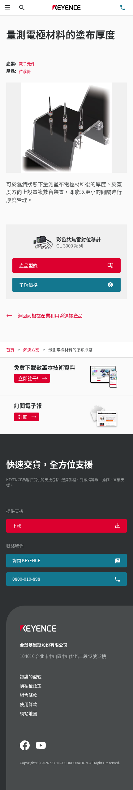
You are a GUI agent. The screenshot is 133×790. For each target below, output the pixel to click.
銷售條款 (28, 695)
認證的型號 (30, 676)
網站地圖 (28, 713)
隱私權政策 (30, 686)
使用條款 (28, 704)
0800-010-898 (26, 579)
